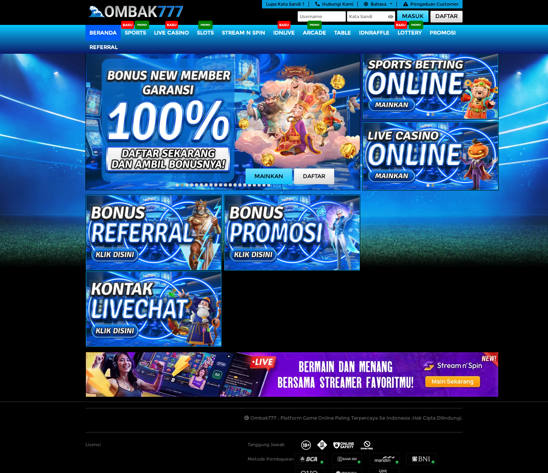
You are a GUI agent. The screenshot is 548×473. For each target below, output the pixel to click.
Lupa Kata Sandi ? (285, 4)
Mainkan (268, 176)
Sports (135, 32)
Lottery (410, 32)
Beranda (103, 32)
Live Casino (171, 32)
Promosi (443, 32)
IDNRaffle (374, 32)
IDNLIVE (284, 32)
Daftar (446, 16)
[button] (177, 185)
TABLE (342, 32)
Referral (103, 47)
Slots (205, 32)
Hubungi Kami (337, 4)
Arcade (314, 32)
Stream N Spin (243, 32)
